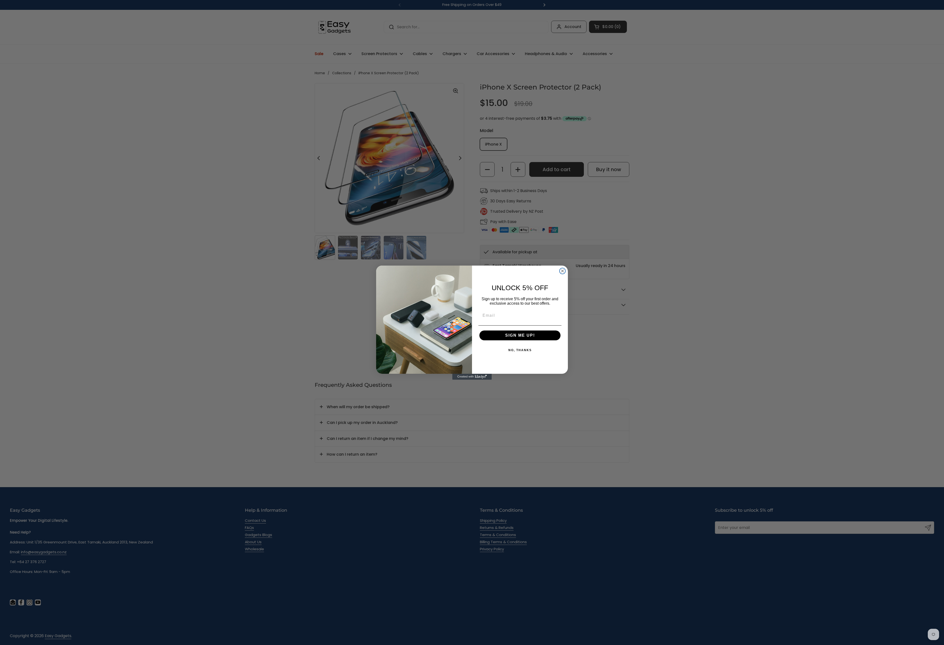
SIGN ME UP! (520, 335)
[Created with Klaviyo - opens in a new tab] (472, 377)
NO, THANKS (520, 350)
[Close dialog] (562, 271)
